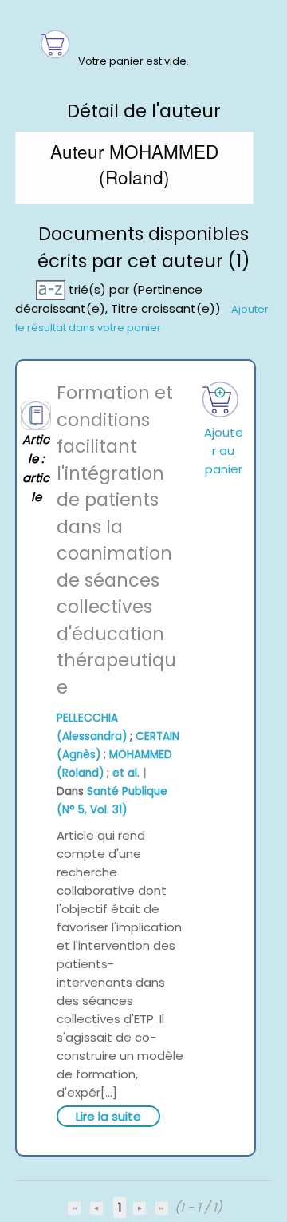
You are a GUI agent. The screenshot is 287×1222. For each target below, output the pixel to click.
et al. (126, 773)
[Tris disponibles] (52, 289)
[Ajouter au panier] (220, 399)
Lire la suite (108, 1116)
